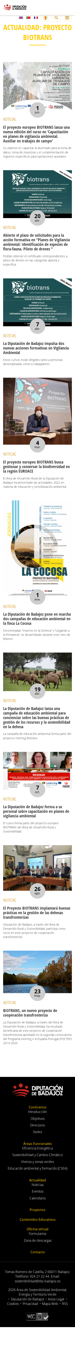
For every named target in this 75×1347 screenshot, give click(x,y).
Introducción (37, 1111)
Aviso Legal (56, 1299)
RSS (65, 1303)
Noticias (38, 1184)
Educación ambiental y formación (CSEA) (37, 1168)
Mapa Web (50, 1303)
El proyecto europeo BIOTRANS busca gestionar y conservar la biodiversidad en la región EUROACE (36, 466)
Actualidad (37, 1180)
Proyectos (37, 1209)
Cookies (13, 1303)
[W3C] (37, 1316)
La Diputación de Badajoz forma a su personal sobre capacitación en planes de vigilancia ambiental (36, 811)
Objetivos (38, 1118)
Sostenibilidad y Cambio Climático (37, 1155)
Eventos (37, 1191)
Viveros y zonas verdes (37, 1161)
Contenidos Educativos (38, 1219)
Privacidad (30, 1303)
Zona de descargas (37, 1240)
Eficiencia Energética (37, 1148)
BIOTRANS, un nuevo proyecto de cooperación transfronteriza (30, 1013)
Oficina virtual (37, 1229)
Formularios (37, 1233)
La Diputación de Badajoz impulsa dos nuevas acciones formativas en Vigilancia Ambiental (36, 348)
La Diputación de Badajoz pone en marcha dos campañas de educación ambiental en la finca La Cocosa (37, 618)
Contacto (37, 1252)
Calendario (38, 1198)
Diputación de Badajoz (27, 1299)
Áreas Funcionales (37, 1143)
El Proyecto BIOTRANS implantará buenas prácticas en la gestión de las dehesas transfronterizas (36, 912)
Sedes (37, 1132)
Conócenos (37, 1107)
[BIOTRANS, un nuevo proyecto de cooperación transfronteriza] (37, 972)
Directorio (37, 1125)
